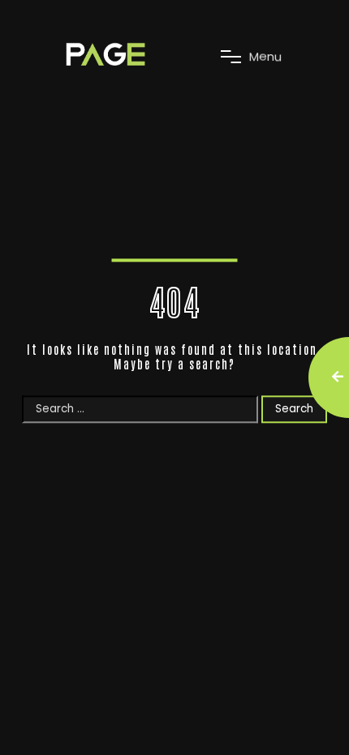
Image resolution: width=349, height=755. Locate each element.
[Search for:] (141, 408)
